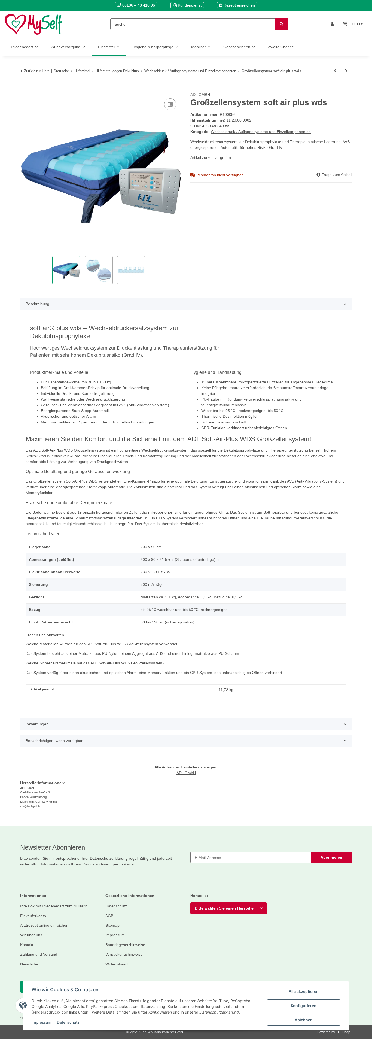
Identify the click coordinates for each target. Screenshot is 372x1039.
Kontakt (26, 945)
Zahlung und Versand (38, 954)
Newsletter (29, 964)
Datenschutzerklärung (109, 858)
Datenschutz (68, 1022)
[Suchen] (281, 24)
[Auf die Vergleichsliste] (170, 104)
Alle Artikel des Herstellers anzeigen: (186, 767)
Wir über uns (31, 935)
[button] (332, 24)
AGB (109, 916)
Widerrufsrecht (118, 964)
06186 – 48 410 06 (138, 5)
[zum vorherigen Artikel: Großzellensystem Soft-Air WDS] (335, 71)
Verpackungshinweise (124, 954)
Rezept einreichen (238, 5)
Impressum (41, 1022)
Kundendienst (189, 5)
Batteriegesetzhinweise (125, 945)
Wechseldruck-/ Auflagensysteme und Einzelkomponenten (261, 131)
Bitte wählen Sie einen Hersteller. (225, 908)
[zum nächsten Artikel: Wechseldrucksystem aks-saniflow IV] (346, 71)
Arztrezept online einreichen (44, 925)
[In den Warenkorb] (24, 89)
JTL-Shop (343, 1032)
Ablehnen (304, 1019)
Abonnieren (331, 857)
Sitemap (112, 925)
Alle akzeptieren (304, 991)
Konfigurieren (303, 1005)
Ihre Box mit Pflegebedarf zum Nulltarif (53, 906)
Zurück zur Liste (37, 71)
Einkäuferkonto (33, 916)
